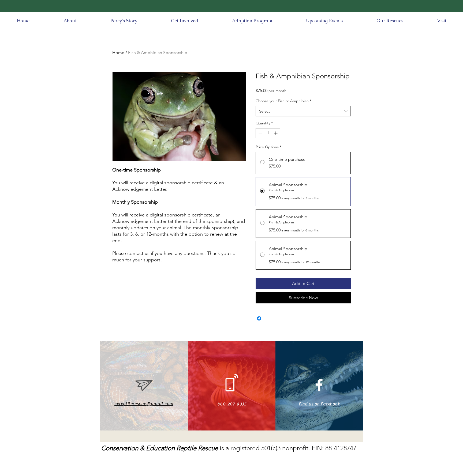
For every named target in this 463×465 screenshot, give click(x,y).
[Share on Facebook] (259, 318)
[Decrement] (259, 133)
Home (118, 52)
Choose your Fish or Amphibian (283, 100)
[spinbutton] (268, 133)
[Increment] (276, 133)
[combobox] (303, 111)
